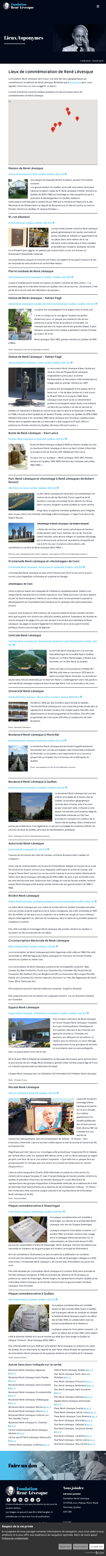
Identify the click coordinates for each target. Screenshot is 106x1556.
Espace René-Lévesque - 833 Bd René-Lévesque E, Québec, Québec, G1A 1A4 (47, 1013)
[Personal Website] (38, 1500)
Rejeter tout (65, 1546)
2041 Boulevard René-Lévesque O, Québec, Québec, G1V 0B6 (39, 277)
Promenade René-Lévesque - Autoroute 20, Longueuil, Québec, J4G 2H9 (45, 567)
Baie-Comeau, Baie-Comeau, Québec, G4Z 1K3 (32, 946)
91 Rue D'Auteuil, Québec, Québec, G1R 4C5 (30, 223)
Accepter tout (97, 1546)
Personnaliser (80, 1546)
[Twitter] (32, 1500)
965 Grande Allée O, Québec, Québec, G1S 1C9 (31, 1299)
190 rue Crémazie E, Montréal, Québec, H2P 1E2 (32, 1093)
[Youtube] (26, 1500)
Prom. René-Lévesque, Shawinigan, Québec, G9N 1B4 (35, 1211)
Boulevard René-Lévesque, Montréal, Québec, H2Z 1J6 (36, 740)
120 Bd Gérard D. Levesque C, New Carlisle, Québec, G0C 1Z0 (39, 362)
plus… (12, 1373)
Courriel (67, 1522)
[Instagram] (14, 1500)
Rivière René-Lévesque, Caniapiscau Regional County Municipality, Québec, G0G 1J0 (51, 901)
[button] (77, 118)
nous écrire (75, 82)
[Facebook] (8, 1500)
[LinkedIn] (20, 1500)
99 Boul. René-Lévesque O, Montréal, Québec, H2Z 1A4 (36, 439)
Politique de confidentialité (15, 1538)
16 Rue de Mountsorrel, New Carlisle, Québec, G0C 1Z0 (36, 174)
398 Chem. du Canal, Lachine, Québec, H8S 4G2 (32, 488)
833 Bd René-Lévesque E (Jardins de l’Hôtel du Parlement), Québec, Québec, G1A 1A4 (51, 304)
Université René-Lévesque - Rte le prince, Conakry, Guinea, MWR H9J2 (44, 697)
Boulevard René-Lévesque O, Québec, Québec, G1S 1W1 (36, 787)
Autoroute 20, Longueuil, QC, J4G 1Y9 (27, 849)
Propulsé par (90, 1552)
